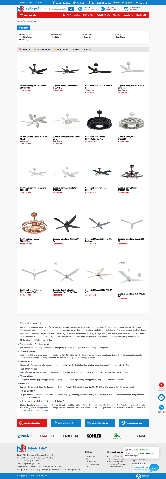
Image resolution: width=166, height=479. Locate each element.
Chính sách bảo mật (116, 467)
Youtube (39, 3)
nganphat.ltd (161, 389)
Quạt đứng (24, 39)
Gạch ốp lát (128, 15)
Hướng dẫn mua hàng (116, 456)
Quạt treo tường (26, 37)
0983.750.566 (161, 411)
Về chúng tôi (90, 456)
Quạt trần (87, 37)
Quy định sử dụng (92, 464)
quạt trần (42, 405)
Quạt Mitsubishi (25, 34)
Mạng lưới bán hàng (63, 3)
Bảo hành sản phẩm (116, 461)
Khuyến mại (26, 49)
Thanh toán (81, 3)
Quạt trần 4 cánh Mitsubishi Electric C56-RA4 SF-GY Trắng (65, 291)
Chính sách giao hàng (116, 459)
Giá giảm (87, 49)
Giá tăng (76, 49)
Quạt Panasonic (58, 34)
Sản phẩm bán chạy (43, 49)
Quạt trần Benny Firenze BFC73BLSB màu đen (95, 138)
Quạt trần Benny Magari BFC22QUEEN (127, 189)
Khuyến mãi (143, 3)
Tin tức (88, 467)
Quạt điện (28, 21)
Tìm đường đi (91, 461)
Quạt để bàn (120, 37)
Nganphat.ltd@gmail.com (30, 464)
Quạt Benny (88, 34)
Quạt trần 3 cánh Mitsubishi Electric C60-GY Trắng (31, 291)
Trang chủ (64, 15)
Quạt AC (119, 34)
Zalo (30, 3)
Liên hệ (88, 459)
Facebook (22, 3)
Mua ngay (34, 95)
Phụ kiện (116, 15)
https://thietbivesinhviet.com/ (38, 410)
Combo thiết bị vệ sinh (124, 3)
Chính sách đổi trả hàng (117, 464)
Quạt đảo (55, 37)
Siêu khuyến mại (63, 49)
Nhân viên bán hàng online (101, 3)
